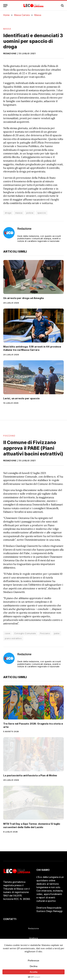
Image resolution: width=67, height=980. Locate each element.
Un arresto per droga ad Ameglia (23, 298)
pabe (57, 633)
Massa (7, 29)
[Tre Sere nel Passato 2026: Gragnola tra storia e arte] (33, 702)
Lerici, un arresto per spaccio (21, 398)
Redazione (10, 53)
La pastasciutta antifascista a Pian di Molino (30, 775)
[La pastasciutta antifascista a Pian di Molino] (33, 754)
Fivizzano (9, 435)
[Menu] (5, 5)
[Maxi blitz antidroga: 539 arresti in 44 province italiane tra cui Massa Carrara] (33, 325)
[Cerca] (62, 5)
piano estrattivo (13, 638)
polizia (29, 212)
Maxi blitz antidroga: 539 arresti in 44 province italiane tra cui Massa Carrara (32, 348)
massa (18, 212)
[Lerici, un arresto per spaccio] (33, 377)
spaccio (41, 212)
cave (7, 633)
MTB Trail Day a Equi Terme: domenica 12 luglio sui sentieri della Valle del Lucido (31, 825)
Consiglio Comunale (25, 633)
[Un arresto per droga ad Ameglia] (33, 277)
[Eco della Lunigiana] (33, 5)
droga (8, 212)
